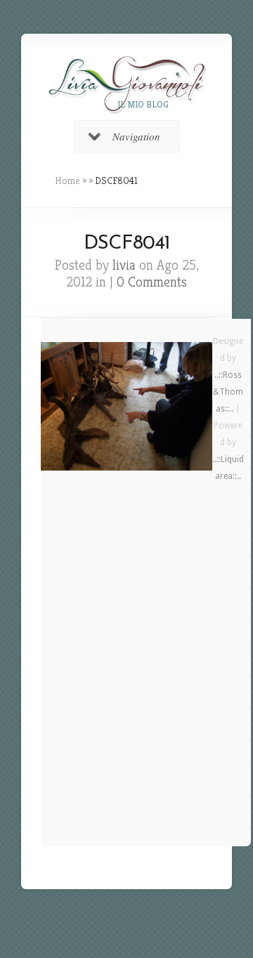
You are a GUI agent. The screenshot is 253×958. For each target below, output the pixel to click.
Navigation (136, 136)
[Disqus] (126, 670)
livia (124, 265)
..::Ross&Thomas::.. (228, 392)
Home (67, 180)
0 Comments (152, 282)
